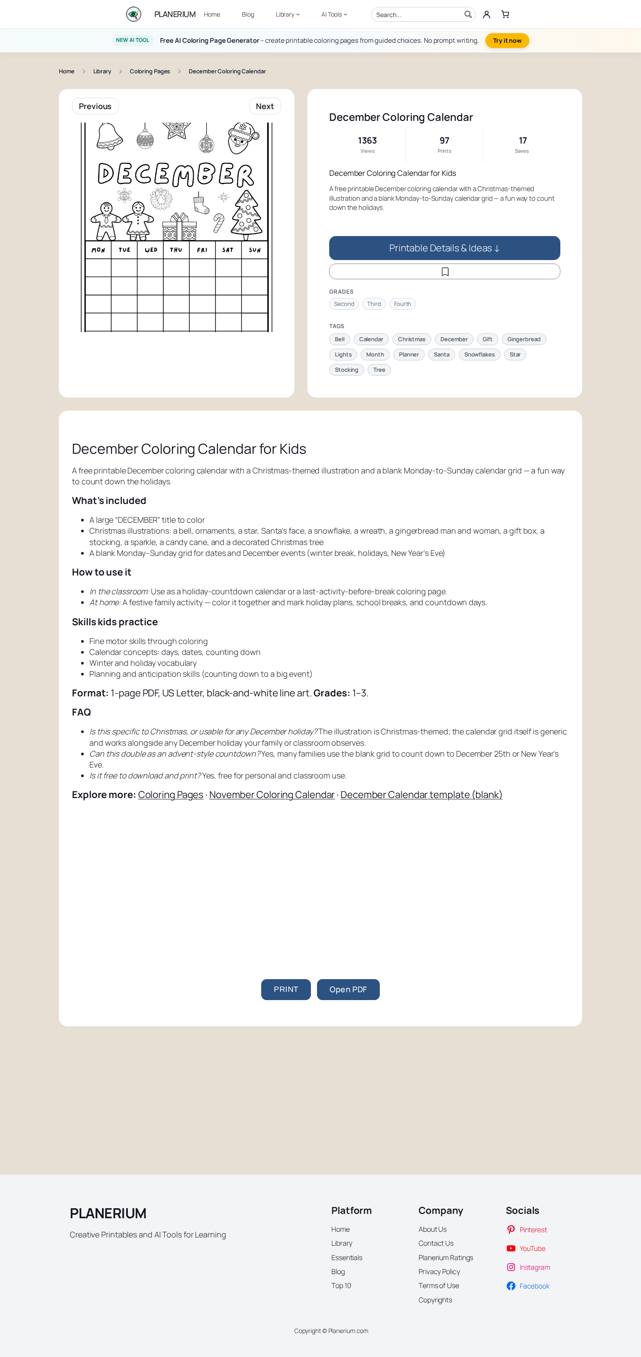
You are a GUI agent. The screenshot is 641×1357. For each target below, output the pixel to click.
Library (102, 71)
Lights (343, 354)
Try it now (507, 40)
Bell (339, 339)
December (454, 339)
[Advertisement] (320, 874)
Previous (95, 106)
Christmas (412, 339)
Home (67, 71)
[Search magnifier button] (468, 14)
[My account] (486, 14)
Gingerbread (524, 339)
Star (515, 354)
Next (265, 106)
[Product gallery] (176, 227)
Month (375, 354)
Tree (379, 370)
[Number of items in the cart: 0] (505, 14)
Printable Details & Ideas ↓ (444, 247)
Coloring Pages (150, 71)
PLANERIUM (175, 14)
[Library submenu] (298, 14)
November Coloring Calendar (272, 794)
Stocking (346, 370)
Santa (442, 354)
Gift (488, 339)
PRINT (286, 989)
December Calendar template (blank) (422, 794)
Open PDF (348, 989)
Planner (409, 354)
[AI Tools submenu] (345, 14)
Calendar (371, 339)
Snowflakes (479, 354)
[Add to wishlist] (444, 271)
